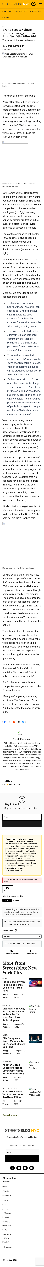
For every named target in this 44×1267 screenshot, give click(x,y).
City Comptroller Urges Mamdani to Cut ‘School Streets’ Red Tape (14, 1042)
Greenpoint (7, 1061)
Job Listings (7, 1247)
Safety (5, 1035)
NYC (10, 11)
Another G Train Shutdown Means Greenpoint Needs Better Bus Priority (13, 1069)
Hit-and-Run (7, 979)
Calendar (5, 1191)
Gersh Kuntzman (15, 45)
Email (6, 817)
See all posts (9, 1115)
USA (4, 11)
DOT (4, 26)
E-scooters (14, 784)
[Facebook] (18, 1168)
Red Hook (6, 1005)
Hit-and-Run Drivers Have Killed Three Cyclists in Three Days (14, 986)
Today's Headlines (9, 1088)
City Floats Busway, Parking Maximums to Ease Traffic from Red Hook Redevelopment (13, 1014)
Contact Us (6, 1196)
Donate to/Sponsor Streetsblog (6, 1213)
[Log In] (33, 4)
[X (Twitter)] (12, 1168)
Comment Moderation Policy (6, 1226)
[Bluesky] (25, 1168)
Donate (5, 18)
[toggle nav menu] (40, 4)
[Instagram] (31, 1168)
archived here (23, 769)
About (4, 1186)
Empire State (21, 11)
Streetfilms (35, 11)
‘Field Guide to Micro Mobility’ (6, 1238)
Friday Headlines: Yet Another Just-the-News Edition (12, 1094)
